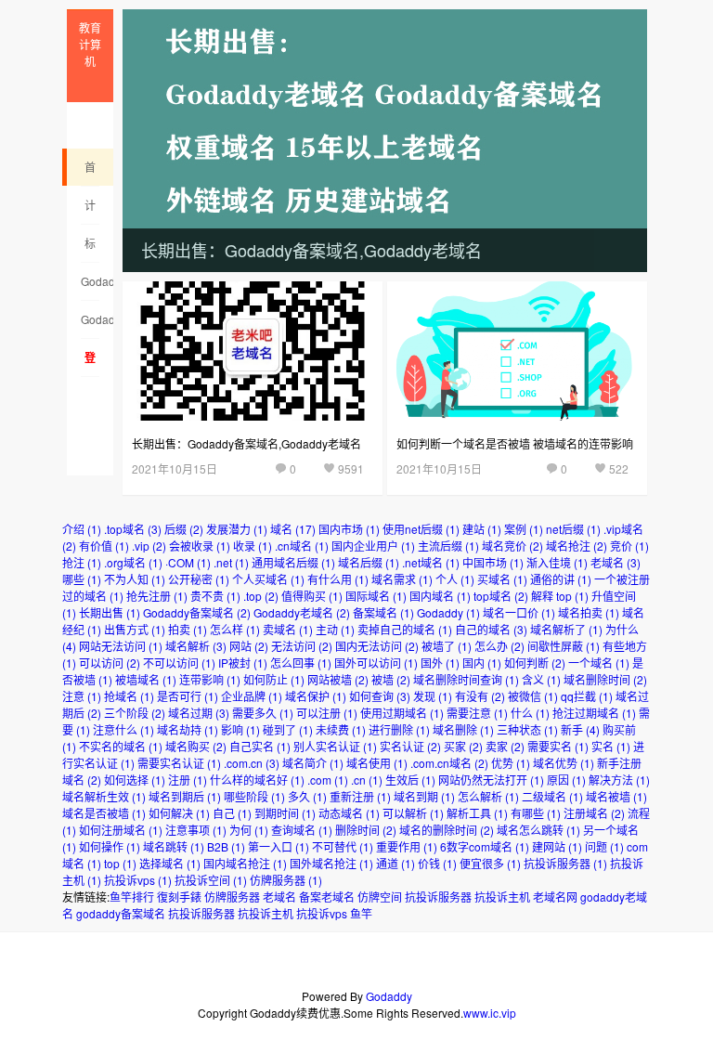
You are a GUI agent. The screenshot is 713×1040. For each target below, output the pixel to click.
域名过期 (198, 713)
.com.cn (251, 763)
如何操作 (109, 846)
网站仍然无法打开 (491, 779)
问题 (604, 846)
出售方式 (134, 629)
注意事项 (196, 830)
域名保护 (315, 696)
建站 (481, 529)
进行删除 (399, 729)
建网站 (557, 846)
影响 (240, 729)
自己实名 (260, 746)
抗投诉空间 (211, 880)
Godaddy (448, 612)
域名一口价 (519, 612)
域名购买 (196, 746)
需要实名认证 (179, 763)
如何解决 (179, 813)
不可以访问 (179, 662)
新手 (580, 729)
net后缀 (573, 529)
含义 (541, 679)
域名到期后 (185, 796)
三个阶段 (134, 713)
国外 (440, 662)
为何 (248, 830)
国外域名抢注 (331, 863)
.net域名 (431, 562)
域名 (293, 529)
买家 (463, 746)
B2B (226, 846)
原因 (566, 779)
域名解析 (196, 646)
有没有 (480, 696)
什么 (530, 713)
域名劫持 (187, 729)
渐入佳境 (557, 562)
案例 (523, 529)
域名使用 (377, 763)
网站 (248, 646)
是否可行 (187, 696)
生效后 (410, 779)
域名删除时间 (605, 679)
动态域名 (349, 813)
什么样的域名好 (257, 779)
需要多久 (262, 713)
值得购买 (312, 596)
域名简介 (313, 763)
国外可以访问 (376, 662)
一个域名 (598, 662)
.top (261, 596)
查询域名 (301, 830)
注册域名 (594, 813)
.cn (366, 779)
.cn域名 (302, 545)
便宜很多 (490, 863)
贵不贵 (215, 596)
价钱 (437, 863)
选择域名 (170, 863)
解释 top (560, 596)
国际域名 (376, 596)
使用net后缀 (421, 529)
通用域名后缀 (293, 562)
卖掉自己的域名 (404, 629)
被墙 (390, 679)
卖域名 (288, 629)
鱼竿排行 (132, 896)
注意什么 (123, 729)
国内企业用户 (373, 545)
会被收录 (199, 545)
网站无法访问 (120, 646)
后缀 (183, 529)
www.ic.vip (489, 1012)
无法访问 (301, 646)
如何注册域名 (120, 830)
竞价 (629, 545)
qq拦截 (587, 696)
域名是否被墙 (104, 813)
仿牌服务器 (286, 880)
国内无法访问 (377, 646)
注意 (81, 696)
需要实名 (558, 746)
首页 (90, 173)
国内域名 (440, 596)
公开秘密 (198, 579)
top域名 (500, 596)
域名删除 (463, 729)
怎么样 (235, 629)
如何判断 (534, 662)
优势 (510, 763)
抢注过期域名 (594, 713)
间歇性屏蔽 (563, 646)
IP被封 (242, 662)
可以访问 (109, 662)
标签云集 (90, 249)
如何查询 (379, 696)
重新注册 (360, 796)
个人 (454, 579)
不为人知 (134, 579)
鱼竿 (361, 913)
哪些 (81, 579)
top (120, 863)
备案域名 (383, 612)
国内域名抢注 (245, 863)
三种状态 (527, 729)
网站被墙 (338, 679)
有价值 (104, 545)
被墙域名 (145, 679)
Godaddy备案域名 (90, 325)
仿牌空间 (379, 896)
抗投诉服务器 (565, 863)
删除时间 (365, 830)
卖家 (505, 746)
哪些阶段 (254, 796)
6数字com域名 (484, 846)
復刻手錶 (179, 896)
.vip (149, 545)
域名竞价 (512, 545)
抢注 (81, 562)
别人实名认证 (335, 746)
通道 (395, 863)
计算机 (90, 211)
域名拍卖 (588, 612)
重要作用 (406, 846)
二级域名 (552, 796)
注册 (187, 779)
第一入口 (278, 846)
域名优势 (563, 763)
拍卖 (187, 629)
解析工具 (477, 813)
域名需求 (402, 579)
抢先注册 (157, 596)
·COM (188, 562)
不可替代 (342, 846)
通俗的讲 (560, 579)
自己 (232, 813)
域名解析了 (566, 629)
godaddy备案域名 (120, 913)
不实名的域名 (120, 746)
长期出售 (109, 612)
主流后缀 (448, 545)
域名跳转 (173, 846)
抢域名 (129, 696)
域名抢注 (576, 545)
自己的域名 (491, 629)
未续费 (341, 729)
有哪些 (536, 813)
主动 (335, 629)
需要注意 (477, 713)
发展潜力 (236, 529)
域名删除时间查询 (466, 679)
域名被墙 (616, 796)
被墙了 (446, 646)
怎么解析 (488, 796)
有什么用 (338, 579)
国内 (481, 662)
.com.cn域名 (449, 763)
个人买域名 (268, 579)
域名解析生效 (104, 796)
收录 (252, 545)
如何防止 (274, 679)
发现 (432, 696)
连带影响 (209, 679)
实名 (610, 746)
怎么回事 (300, 662)
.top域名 (133, 529)
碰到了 (288, 729)
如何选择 (134, 779)
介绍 (81, 529)
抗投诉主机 (502, 896)
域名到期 (424, 796)
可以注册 (326, 713)
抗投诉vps (138, 880)
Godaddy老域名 (90, 287)
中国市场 (493, 562)
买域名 (502, 579)
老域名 (615, 562)
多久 (307, 796)
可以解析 (413, 813)
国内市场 (349, 529)
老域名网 (555, 896)
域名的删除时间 (446, 830)
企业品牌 (251, 696)
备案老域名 (327, 896)
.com (327, 779)
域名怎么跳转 (538, 830)
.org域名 (133, 562)
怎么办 (499, 646)
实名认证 (410, 746)
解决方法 (619, 779)
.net (231, 562)
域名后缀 (368, 562)
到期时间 (285, 813)
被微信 (533, 696)
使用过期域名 (402, 713)
